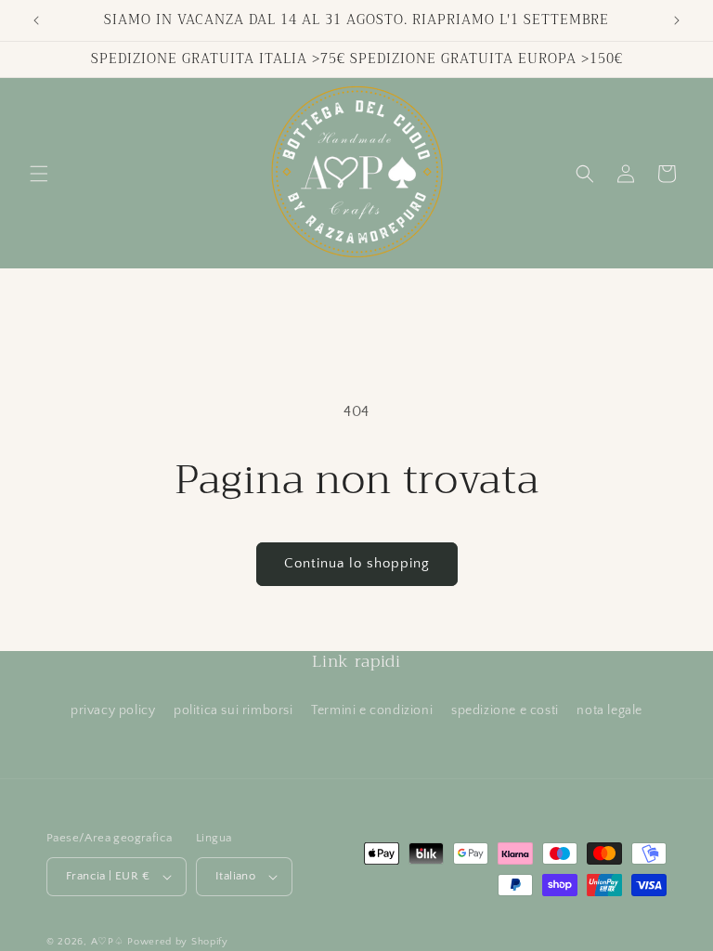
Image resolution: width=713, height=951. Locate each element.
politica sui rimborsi (233, 710)
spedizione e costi (505, 710)
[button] (39, 173)
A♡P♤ (107, 941)
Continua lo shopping (357, 563)
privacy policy (113, 710)
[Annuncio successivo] (676, 20)
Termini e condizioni (372, 710)
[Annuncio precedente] (36, 20)
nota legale (609, 710)
